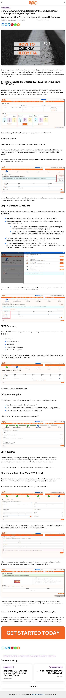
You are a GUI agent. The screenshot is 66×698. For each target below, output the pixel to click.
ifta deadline (31, 656)
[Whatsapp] (15, 24)
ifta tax (51, 656)
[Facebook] (3, 24)
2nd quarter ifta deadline (11, 656)
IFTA (22, 656)
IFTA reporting (6, 7)
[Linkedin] (9, 24)
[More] (18, 24)
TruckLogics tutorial (55, 667)
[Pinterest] (12, 24)
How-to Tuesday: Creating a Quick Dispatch (49, 672)
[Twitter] (6, 24)
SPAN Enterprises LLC (38, 694)
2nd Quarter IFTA (9, 667)
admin (5, 20)
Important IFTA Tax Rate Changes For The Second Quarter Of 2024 (15, 673)
